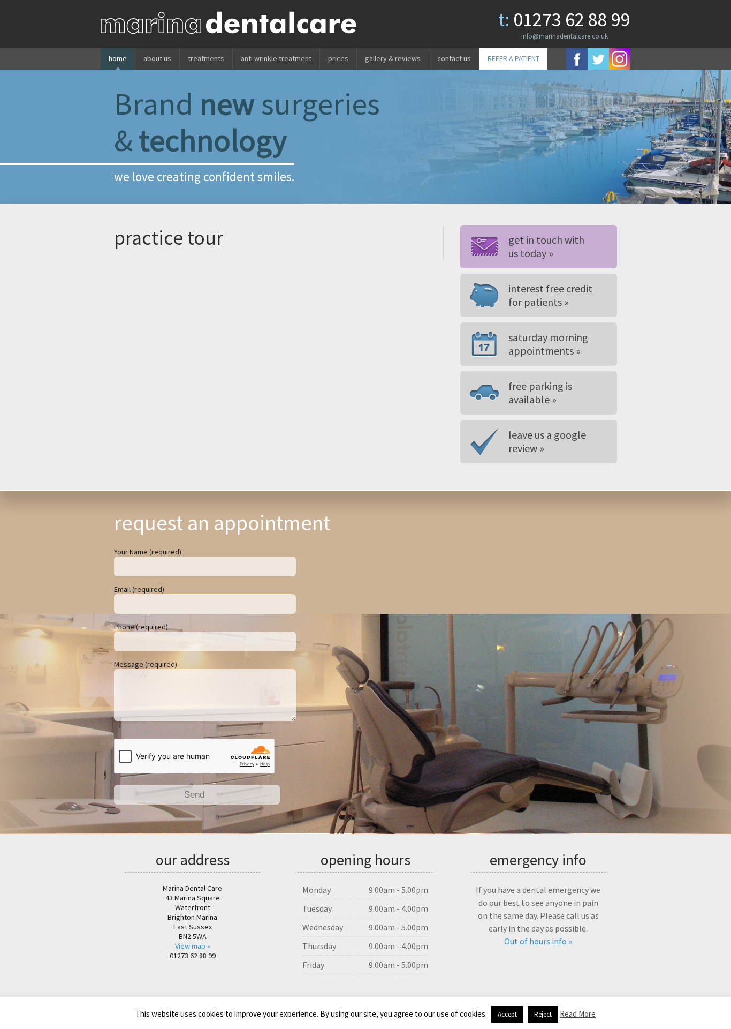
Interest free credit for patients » (550, 295)
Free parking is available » (540, 392)
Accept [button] (507, 1014)
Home (118, 58)
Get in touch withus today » (546, 246)
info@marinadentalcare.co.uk (564, 36)
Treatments (206, 58)
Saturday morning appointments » (548, 344)
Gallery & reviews (393, 58)
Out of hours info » (538, 941)
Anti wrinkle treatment (276, 58)
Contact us (454, 58)
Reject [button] (543, 1014)
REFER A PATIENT (513, 58)
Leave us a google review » (547, 441)
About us (157, 58)
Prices (338, 58)
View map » (192, 946)
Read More (578, 1014)
